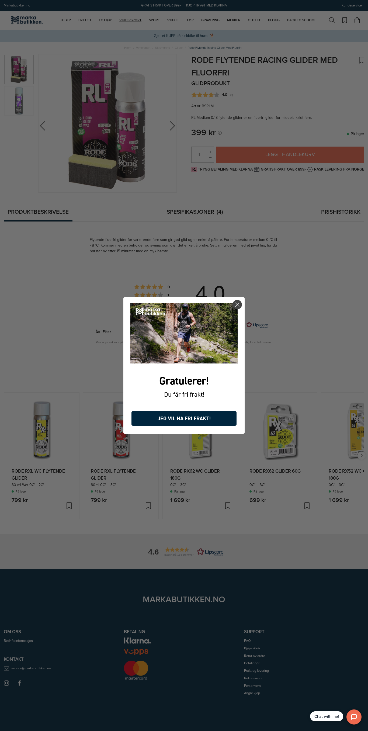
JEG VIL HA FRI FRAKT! (184, 418)
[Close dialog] (237, 304)
